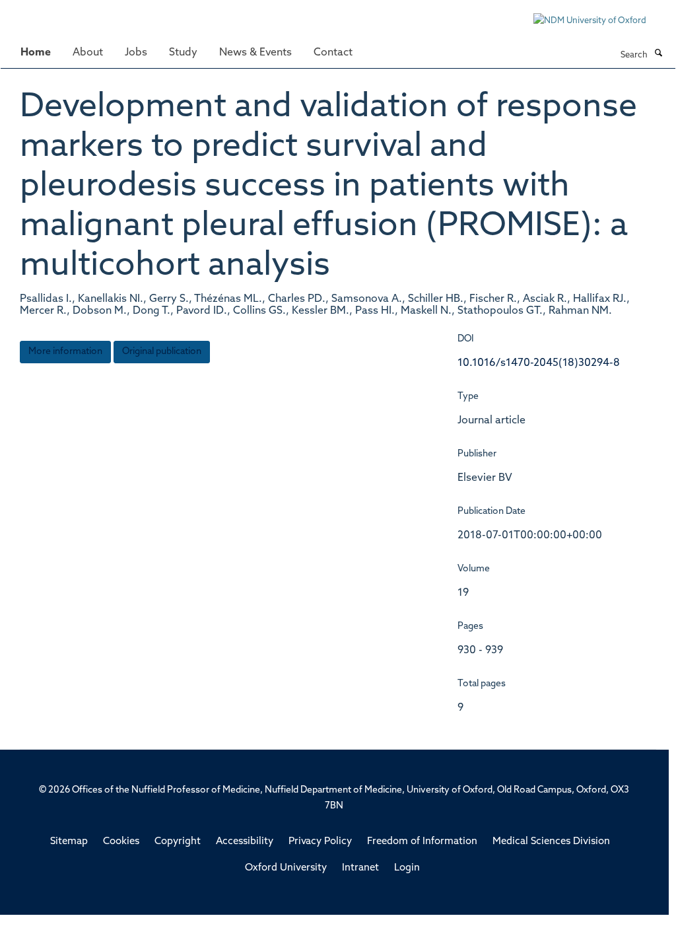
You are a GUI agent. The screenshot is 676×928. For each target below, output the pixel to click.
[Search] (658, 54)
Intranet (360, 868)
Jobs (136, 53)
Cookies (121, 842)
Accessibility (244, 842)
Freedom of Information (422, 842)
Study (183, 53)
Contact (333, 53)
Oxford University (286, 868)
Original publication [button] (161, 352)
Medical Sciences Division (551, 842)
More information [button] (65, 352)
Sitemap (69, 842)
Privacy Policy (320, 842)
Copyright (177, 842)
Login (407, 868)
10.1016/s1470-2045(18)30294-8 (538, 363)
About (88, 53)
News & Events (255, 53)
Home (35, 53)
